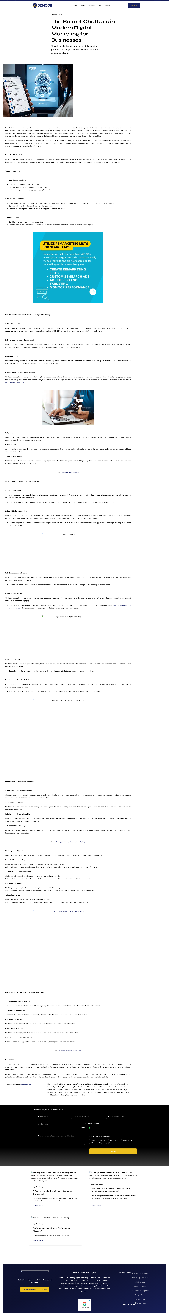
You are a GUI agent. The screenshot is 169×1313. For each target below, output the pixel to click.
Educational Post (97, 1143)
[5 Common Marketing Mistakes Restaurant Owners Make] (55, 1173)
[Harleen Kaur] (25, 1088)
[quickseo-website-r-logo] (140, 1303)
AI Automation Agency (140, 1291)
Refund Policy (140, 1299)
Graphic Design (140, 1286)
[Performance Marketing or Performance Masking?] (50, 1218)
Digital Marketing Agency (140, 1273)
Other (110, 1143)
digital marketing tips (39, 1187)
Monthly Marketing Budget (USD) (91, 1123)
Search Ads (114, 1140)
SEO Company (140, 1282)
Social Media (127, 1140)
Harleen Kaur (25, 1085)
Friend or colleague (98, 1140)
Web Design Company (140, 1278)
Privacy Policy (140, 1295)
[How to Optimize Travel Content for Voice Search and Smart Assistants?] (113, 1173)
